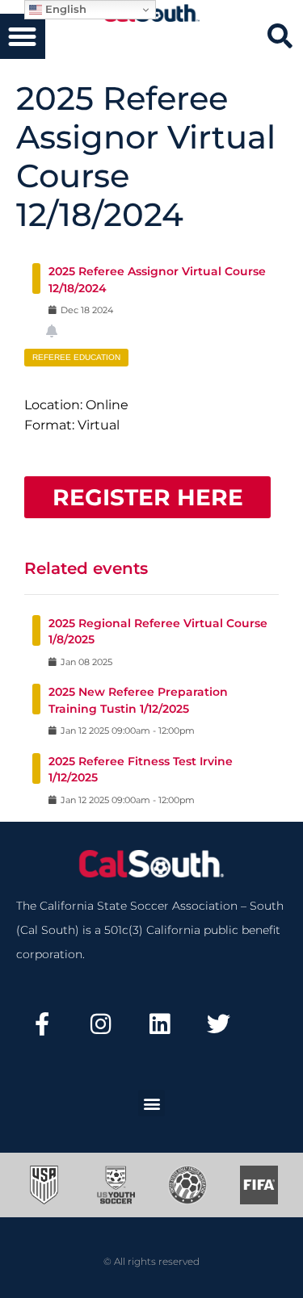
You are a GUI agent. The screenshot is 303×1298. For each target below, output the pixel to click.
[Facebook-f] (42, 1024)
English (64, 8)
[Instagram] (101, 1024)
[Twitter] (218, 1024)
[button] (22, 36)
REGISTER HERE (148, 497)
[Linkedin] (160, 1024)
